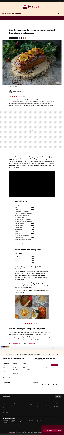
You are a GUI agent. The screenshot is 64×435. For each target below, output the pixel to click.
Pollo (4, 371)
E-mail (25, 38)
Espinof (21, 405)
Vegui (24, 363)
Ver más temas (7, 382)
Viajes (4, 367)
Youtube (61, 13)
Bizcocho (48, 21)
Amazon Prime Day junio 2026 (6, 376)
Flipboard (23, 38)
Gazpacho (25, 354)
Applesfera (5, 407)
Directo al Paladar (30, 404)
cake (32, 346)
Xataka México (6, 420)
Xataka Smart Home (6, 410)
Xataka (4, 403)
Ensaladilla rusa (18, 354)
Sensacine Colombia (22, 424)
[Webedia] (61, 1)
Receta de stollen (31, 343)
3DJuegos (13, 403)
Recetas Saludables (15, 372)
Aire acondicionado (30, 21)
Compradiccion (49, 407)
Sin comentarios (14, 38)
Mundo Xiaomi (6, 412)
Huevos (25, 376)
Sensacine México (22, 421)
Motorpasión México (39, 421)
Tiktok (54, 384)
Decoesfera (48, 405)
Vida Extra (13, 405)
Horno (14, 376)
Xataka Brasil (5, 422)
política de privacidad (49, 367)
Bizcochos (10, 13)
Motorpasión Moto (39, 406)
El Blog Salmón (57, 403)
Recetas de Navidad (39, 346)
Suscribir (54, 364)
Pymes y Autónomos (56, 406)
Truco (37, 21)
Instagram (45, 384)
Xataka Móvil (5, 405)
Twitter (56, 13)
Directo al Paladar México (31, 421)
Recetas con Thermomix (6, 364)
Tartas (4, 13)
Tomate (53, 21)
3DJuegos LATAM (13, 421)
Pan (21, 346)
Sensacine (22, 403)
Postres (32, 6)
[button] (18, 91)
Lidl (15, 21)
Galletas (18, 13)
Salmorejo (31, 354)
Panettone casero (17, 343)
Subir (57, 396)
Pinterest (48, 384)
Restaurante (42, 21)
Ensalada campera (38, 354)
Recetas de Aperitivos (15, 368)
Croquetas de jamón (48, 354)
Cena (12, 21)
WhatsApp (34, 384)
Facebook (58, 13)
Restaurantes (26, 371)
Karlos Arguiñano (21, 21)
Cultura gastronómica (26, 368)
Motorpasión (39, 403)
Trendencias (48, 403)
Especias (26, 346)
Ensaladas (58, 21)
